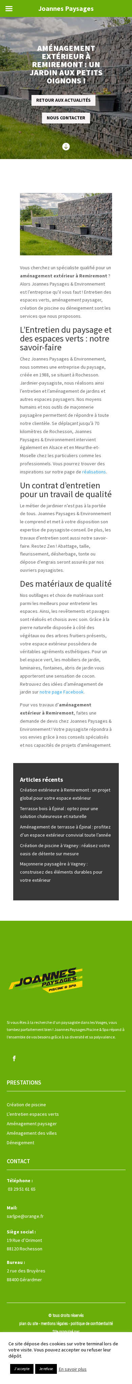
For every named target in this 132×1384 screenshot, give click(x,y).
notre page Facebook (62, 692)
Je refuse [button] (46, 1368)
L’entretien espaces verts (33, 1114)
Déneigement (20, 1142)
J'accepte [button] (21, 1368)
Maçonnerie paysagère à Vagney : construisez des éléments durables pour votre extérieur (61, 872)
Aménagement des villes (32, 1133)
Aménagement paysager (32, 1123)
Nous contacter (66, 118)
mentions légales (55, 1323)
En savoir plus (73, 1369)
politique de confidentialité (92, 1323)
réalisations (94, 472)
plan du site (28, 1323)
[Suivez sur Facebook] (14, 1058)
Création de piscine (26, 1105)
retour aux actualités (63, 100)
